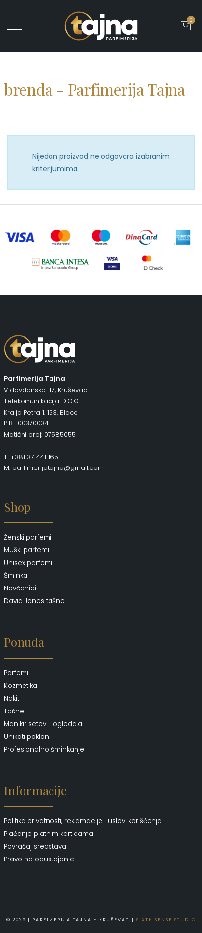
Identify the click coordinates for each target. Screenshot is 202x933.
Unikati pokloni (27, 736)
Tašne (14, 711)
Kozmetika (20, 685)
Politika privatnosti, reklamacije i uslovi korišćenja (83, 821)
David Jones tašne (34, 601)
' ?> (27, 26)
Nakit (11, 698)
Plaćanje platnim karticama (48, 833)
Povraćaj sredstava (35, 846)
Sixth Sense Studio (166, 920)
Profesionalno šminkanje (44, 749)
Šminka (15, 575)
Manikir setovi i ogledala (43, 724)
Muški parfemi (26, 550)
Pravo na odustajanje (39, 859)
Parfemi (16, 673)
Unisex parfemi (28, 562)
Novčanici (20, 588)
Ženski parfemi (27, 537)
